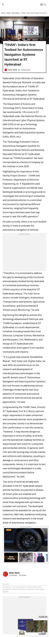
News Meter (15, 13)
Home (3, 13)
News (8, 13)
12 (42, 4)
